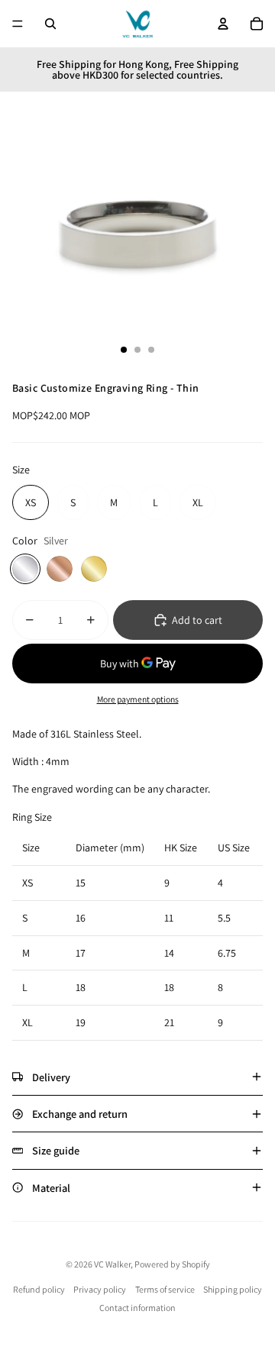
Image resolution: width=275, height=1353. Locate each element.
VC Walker (112, 1264)
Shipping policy (232, 1289)
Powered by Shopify (172, 1264)
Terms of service (165, 1289)
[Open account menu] (223, 23)
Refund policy (39, 1289)
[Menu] (17, 23)
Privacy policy (99, 1289)
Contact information (137, 1307)
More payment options (138, 699)
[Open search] (50, 23)
